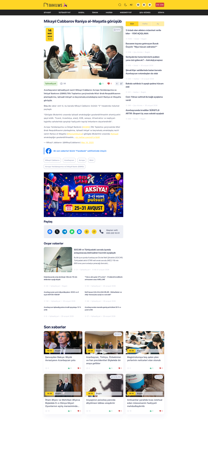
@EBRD (86, 127)
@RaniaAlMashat (75, 134)
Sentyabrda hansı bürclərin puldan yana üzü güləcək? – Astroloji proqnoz (144, 58)
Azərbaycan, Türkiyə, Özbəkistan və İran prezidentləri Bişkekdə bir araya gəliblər (103, 360)
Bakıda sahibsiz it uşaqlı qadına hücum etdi (145, 85)
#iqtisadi (114, 134)
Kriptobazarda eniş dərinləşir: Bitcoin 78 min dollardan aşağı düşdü (60, 278)
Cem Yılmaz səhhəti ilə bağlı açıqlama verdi (144, 98)
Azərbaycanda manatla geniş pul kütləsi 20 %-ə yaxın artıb (103, 308)
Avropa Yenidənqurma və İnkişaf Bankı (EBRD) (64, 167)
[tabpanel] (145, 74)
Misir (91, 160)
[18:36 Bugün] (145, 342)
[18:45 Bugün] (63, 342)
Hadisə (109, 12)
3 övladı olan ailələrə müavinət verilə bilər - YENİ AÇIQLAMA (143, 32)
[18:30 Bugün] (63, 385)
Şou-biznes (145, 12)
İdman (95, 12)
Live (161, 5)
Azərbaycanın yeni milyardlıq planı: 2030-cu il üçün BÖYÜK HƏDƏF (61, 293)
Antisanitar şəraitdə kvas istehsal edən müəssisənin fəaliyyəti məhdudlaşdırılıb (144, 403)
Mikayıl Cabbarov (52, 160)
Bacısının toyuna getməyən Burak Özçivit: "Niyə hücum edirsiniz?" (142, 45)
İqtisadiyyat (65, 12)
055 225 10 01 (113, 233)
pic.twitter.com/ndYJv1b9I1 (87, 137)
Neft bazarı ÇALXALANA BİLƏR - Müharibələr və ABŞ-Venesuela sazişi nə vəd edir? (103, 293)
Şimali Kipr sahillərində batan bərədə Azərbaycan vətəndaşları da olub (144, 72)
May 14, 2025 (87, 142)
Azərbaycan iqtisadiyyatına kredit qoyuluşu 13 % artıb (62, 308)
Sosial (81, 12)
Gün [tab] (132, 24)
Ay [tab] (158, 24)
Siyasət (47, 12)
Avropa (82, 160)
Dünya (161, 12)
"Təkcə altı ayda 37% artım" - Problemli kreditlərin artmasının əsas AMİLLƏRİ (104, 278)
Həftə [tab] (144, 24)
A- (117, 84)
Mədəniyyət (126, 12)
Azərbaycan (69, 160)
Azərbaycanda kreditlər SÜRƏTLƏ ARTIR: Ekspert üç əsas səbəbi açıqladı (145, 112)
